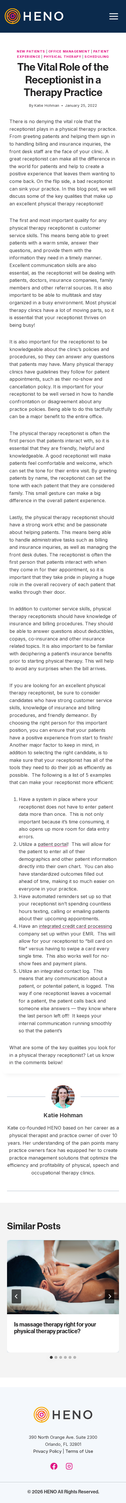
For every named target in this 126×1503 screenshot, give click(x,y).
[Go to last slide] (16, 1296)
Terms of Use (79, 1451)
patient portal (52, 844)
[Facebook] (54, 1466)
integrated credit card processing (75, 926)
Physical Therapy (62, 57)
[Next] (109, 1296)
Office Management (69, 51)
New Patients (31, 51)
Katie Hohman (63, 1115)
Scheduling (96, 57)
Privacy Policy (47, 1451)
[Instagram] (69, 1466)
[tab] (51, 1357)
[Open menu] (113, 16)
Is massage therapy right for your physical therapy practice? (55, 1327)
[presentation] (63, 1277)
